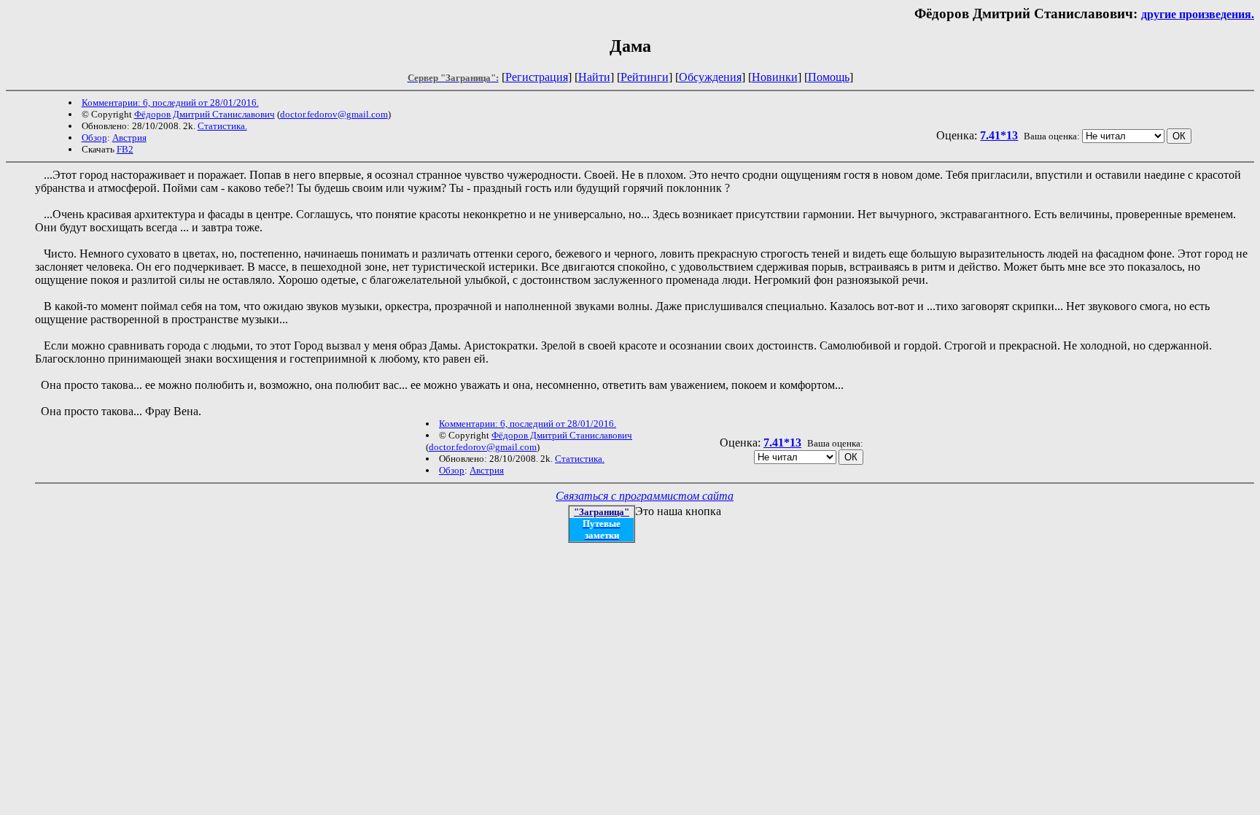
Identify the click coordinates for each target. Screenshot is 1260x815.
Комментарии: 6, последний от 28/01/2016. (170, 102)
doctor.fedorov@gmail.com (334, 114)
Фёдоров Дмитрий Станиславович (204, 114)
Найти (594, 77)
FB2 (125, 149)
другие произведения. (1197, 14)
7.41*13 (999, 135)
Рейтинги (645, 77)
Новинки (775, 77)
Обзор (94, 137)
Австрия (129, 137)
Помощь (828, 77)
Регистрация (536, 77)
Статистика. (222, 125)
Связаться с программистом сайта (645, 496)
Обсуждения (710, 77)
